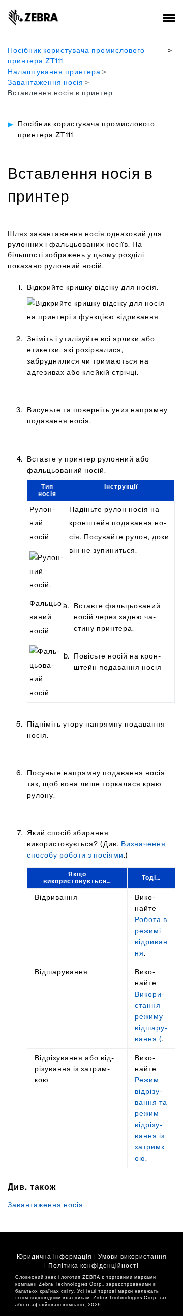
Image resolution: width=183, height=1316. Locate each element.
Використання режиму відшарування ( (151, 1017)
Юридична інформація (54, 1257)
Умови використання (132, 1257)
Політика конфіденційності (93, 1266)
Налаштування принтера (54, 72)
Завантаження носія (45, 82)
